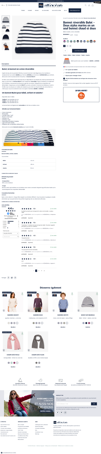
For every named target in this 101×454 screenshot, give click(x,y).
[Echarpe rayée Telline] (38, 341)
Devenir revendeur (22, 432)
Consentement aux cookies (8, 452)
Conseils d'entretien (8, 193)
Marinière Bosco (38, 315)
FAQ (36, 430)
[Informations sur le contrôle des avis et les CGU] (17, 216)
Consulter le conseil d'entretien (11, 201)
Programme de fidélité (23, 426)
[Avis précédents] (33, 270)
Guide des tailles (39, 426)
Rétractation (21, 439)
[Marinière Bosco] (38, 302)
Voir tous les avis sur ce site (11, 218)
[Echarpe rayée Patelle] (13, 341)
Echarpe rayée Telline (38, 355)
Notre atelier (4, 426)
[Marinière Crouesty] (13, 302)
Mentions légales (40, 445)
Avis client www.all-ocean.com (8, 435)
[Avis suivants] (44, 271)
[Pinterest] (15, 278)
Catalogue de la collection (41, 424)
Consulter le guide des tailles (10, 173)
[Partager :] (8, 278)
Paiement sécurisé (22, 437)
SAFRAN (97, 61)
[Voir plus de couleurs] (17, 323)
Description (5, 64)
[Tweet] (12, 278)
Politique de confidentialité (51, 445)
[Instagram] (65, 412)
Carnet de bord (4, 432)
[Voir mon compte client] (89, 5)
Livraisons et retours (22, 428)
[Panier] (93, 5)
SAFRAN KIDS (43, 75)
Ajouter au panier (79, 50)
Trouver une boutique (6, 428)
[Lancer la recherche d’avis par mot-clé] (18, 237)
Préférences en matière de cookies (65, 445)
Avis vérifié (54, 208)
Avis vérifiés (5, 205)
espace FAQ (78, 83)
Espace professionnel (23, 434)
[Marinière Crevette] (63, 302)
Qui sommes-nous (5, 424)
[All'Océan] (50, 5)
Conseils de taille (7, 149)
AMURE (91, 61)
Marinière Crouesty (13, 315)
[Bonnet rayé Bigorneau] (88, 302)
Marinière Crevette (62, 315)
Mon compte (21, 424)
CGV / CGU (20, 430)
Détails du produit (7, 177)
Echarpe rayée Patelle (13, 355)
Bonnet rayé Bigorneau (88, 315)
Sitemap (37, 434)
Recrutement (4, 434)
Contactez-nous (39, 432)
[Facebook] (57, 412)
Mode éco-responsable (6, 430)
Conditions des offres (23, 435)
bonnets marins (18, 127)
